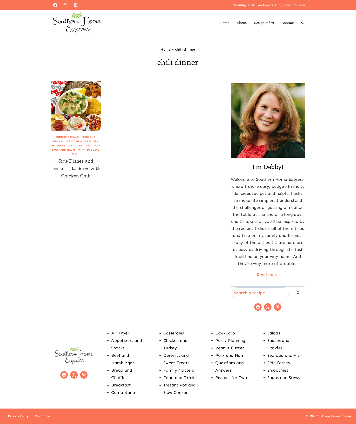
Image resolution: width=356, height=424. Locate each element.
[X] (65, 5)
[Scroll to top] (346, 407)
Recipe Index (264, 22)
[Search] (298, 292)
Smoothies (277, 370)
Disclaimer (42, 416)
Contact (287, 22)
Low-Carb (225, 333)
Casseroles (173, 333)
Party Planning (230, 340)
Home (224, 22)
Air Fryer (120, 333)
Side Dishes (278, 362)
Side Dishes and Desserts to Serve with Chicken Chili (76, 168)
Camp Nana (123, 392)
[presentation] (76, 106)
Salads (273, 333)
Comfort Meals (67, 137)
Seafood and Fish (284, 355)
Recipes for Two (231, 377)
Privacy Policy (18, 416)
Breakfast (121, 385)
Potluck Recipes (78, 145)
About (242, 22)
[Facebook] (55, 5)
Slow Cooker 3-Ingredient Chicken (280, 5)
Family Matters (178, 370)
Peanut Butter (229, 347)
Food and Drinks (179, 377)
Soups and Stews (283, 377)
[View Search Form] (302, 22)
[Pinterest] (75, 5)
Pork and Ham (229, 355)
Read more (268, 274)
